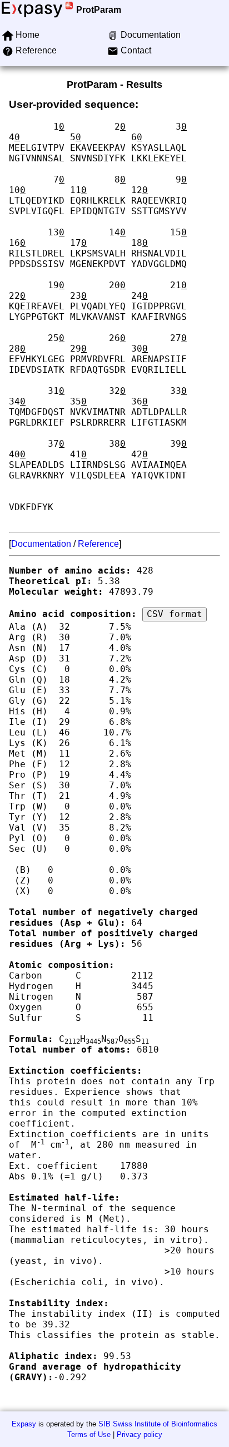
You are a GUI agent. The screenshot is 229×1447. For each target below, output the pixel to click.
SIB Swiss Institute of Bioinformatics (157, 1424)
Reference (98, 544)
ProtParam (98, 9)
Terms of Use (89, 1434)
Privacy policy (139, 1434)
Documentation (41, 544)
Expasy (24, 1424)
